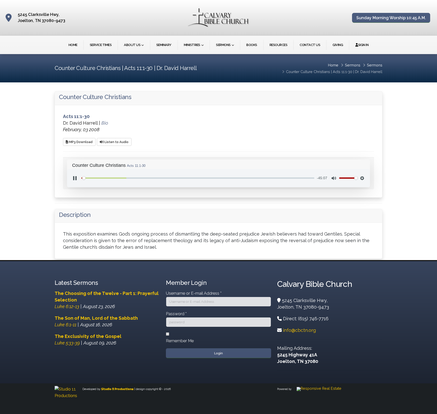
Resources (279, 45)
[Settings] (362, 178)
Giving (338, 45)
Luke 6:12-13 (67, 306)
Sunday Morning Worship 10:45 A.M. (391, 17)
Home (73, 45)
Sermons (223, 45)
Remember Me (180, 340)
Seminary (163, 45)
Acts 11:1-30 (342, 72)
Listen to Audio (116, 142)
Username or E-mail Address (194, 293)
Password (176, 313)
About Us (132, 45)
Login (218, 353)
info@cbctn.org (299, 330)
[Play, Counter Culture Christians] (75, 178)
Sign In (363, 45)
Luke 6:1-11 (65, 324)
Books (251, 45)
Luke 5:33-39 (67, 343)
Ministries (192, 45)
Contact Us (310, 45)
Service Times (101, 45)
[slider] (197, 178)
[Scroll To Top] (428, 408)
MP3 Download (80, 142)
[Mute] (334, 178)
